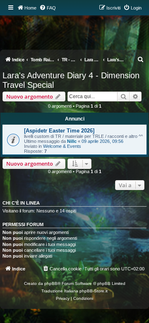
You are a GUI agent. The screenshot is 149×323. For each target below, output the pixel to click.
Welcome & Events (62, 146)
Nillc (72, 141)
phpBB (51, 283)
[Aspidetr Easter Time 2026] (59, 131)
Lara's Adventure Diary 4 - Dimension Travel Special (70, 80)
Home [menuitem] (30, 7)
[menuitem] (47, 8)
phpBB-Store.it (93, 291)
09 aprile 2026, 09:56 (102, 141)
